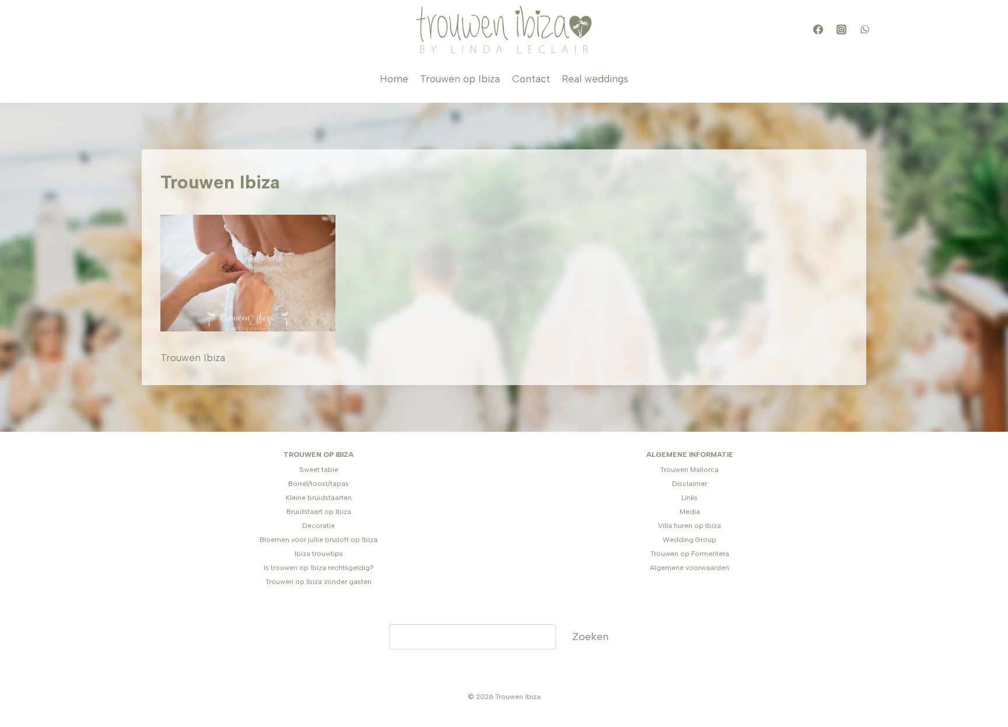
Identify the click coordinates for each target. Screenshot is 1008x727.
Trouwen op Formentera (689, 554)
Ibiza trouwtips (319, 554)
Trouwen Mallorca (689, 470)
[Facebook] (818, 30)
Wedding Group (689, 540)
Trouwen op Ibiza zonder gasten (318, 582)
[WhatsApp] (864, 30)
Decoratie (318, 526)
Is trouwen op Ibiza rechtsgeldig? (319, 568)
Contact (531, 79)
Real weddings (595, 79)
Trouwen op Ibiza (460, 79)
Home (394, 79)
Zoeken (590, 636)
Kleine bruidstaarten (319, 498)
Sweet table (318, 470)
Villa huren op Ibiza (689, 526)
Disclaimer (689, 484)
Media (690, 512)
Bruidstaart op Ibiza (318, 512)
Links (689, 498)
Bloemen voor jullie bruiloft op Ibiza (318, 540)
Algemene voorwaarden (689, 568)
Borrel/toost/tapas (318, 484)
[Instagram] (841, 30)
